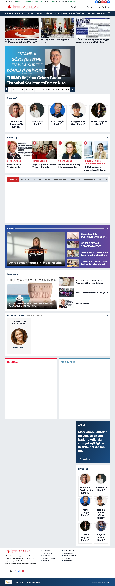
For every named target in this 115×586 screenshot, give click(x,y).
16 (56, 89)
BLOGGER (46, 560)
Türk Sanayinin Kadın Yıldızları (19, 322)
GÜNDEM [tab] (13, 179)
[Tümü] (107, 98)
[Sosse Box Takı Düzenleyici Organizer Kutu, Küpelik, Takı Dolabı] (73, 235)
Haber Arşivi (68, 560)
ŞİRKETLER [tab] (75, 179)
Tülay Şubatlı (19, 347)
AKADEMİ (100, 13)
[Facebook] (7, 571)
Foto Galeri (75, 7)
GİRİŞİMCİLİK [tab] (60, 179)
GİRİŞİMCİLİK (50, 13)
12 (43, 89)
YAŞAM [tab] (108, 179)
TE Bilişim (106, 582)
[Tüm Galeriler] (107, 274)
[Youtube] (23, 571)
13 (46, 89)
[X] (11, 571)
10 (36, 89)
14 (49, 89)
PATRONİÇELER (22, 13)
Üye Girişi (102, 7)
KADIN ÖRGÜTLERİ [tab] (92, 179)
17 (59, 89)
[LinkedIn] (19, 571)
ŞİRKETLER (62, 13)
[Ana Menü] (109, 13)
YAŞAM (91, 13)
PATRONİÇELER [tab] (28, 179)
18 (62, 89)
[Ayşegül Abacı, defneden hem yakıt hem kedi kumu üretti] (73, 254)
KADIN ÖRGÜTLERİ (77, 13)
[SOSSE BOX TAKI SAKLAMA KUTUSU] (73, 244)
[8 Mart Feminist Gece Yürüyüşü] (66, 293)
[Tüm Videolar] (107, 228)
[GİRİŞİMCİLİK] (107, 362)
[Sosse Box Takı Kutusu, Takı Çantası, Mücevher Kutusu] (66, 282)
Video (89, 7)
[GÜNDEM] (54, 362)
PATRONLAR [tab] (44, 179)
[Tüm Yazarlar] (107, 315)
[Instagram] (15, 571)
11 (39, 89)
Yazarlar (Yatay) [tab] (15, 315)
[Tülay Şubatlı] (19, 337)
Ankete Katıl (85, 459)
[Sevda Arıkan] (66, 303)
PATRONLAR (36, 13)
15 (52, 89)
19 (65, 89)
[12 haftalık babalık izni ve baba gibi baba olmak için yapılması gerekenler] (73, 263)
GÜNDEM (9, 13)
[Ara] (109, 7)
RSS (9, 582)
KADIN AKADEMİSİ (49, 558)
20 (69, 89)
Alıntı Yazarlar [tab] (34, 315)
